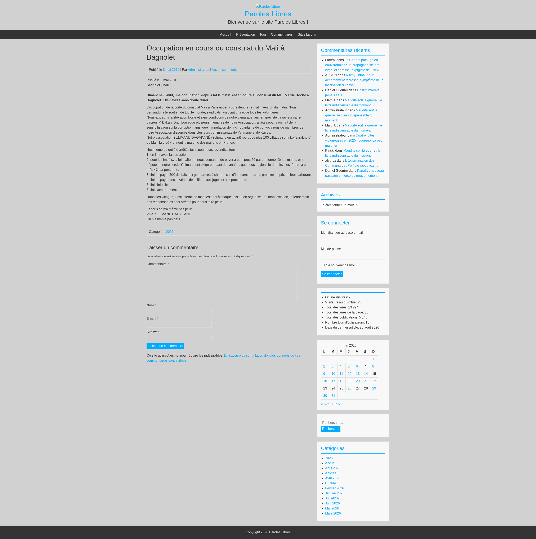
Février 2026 (334, 488)
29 (374, 388)
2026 (170, 231)
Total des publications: (342, 317)
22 (374, 381)
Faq (263, 34)
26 (350, 388)
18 (341, 381)
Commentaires (282, 34)
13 (358, 373)
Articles (330, 473)
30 (325, 395)
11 (341, 373)
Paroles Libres (268, 14)
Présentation (245, 34)
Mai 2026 (332, 508)
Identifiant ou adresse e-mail (342, 232)
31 (333, 395)
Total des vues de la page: (345, 312)
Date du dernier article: (342, 327)
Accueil (225, 34)
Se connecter (332, 274)
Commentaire (158, 264)
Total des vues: (336, 307)
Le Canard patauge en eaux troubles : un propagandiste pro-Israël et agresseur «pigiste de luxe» (352, 65)
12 (350, 373)
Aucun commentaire (226, 69)
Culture (330, 483)
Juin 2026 (332, 503)
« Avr (325, 404)
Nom (151, 305)
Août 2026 (332, 468)
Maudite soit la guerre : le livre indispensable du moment (351, 115)
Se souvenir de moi (340, 265)
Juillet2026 (333, 498)
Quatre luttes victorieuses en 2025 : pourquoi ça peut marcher (354, 140)
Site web (153, 332)
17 (333, 381)
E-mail (152, 318)
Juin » (335, 404)
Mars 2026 (333, 513)
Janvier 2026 (334, 493)
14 (366, 373)
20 (358, 381)
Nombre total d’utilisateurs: (345, 322)
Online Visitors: (337, 297)
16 (325, 381)
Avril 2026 (332, 478)
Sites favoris (307, 34)
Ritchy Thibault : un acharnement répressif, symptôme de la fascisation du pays (354, 80)
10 (333, 373)
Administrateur (198, 69)
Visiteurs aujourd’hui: (341, 302)
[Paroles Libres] (268, 6)
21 (366, 381)
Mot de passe (331, 249)
